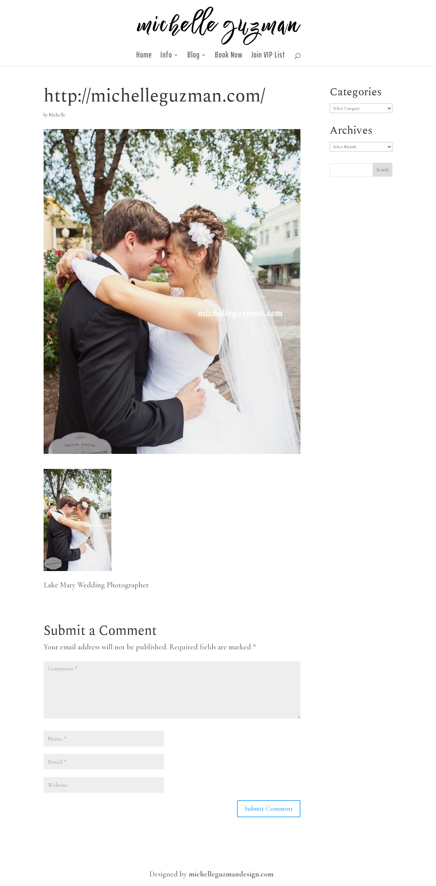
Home (144, 56)
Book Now (229, 56)
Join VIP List (268, 56)
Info (166, 56)
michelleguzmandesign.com (231, 874)
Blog (193, 56)
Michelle (57, 115)
